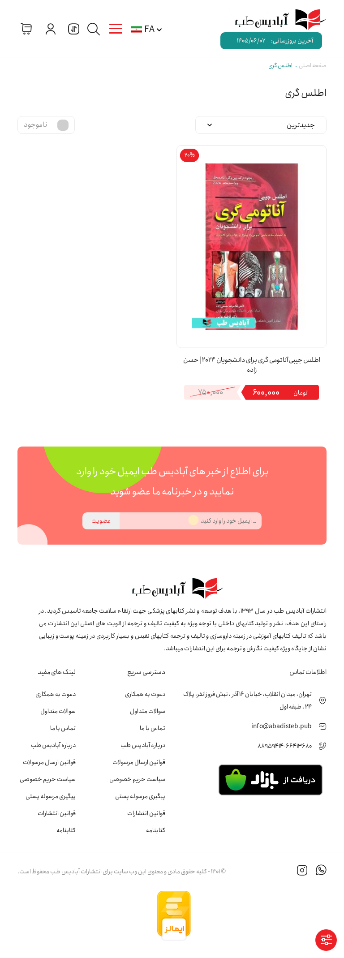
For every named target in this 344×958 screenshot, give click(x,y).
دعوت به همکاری (145, 694)
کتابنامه (155, 830)
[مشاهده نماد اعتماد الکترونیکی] (259, 915)
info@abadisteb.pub (281, 726)
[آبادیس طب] (275, 20)
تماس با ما (152, 728)
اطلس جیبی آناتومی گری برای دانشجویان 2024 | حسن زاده (251, 365)
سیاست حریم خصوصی (137, 779)
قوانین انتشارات (146, 813)
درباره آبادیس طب (142, 745)
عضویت (101, 521)
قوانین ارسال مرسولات (138, 762)
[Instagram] (302, 871)
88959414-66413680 (285, 746)
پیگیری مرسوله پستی (140, 796)
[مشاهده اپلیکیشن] (270, 779)
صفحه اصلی (313, 65)
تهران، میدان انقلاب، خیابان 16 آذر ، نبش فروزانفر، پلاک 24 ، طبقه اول (247, 700)
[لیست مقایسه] (72, 28)
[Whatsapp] (321, 871)
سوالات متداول (147, 711)
